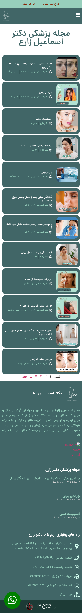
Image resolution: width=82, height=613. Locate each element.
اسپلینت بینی (44, 119)
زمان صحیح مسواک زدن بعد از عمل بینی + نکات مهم (28, 333)
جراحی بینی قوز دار (41, 359)
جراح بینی (46, 172)
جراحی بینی (28, 4)
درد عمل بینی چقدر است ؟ (36, 146)
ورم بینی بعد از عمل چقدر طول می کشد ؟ (29, 226)
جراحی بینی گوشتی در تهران (36, 306)
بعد (24, 376)
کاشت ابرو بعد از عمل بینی (36, 252)
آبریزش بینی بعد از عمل (38, 279)
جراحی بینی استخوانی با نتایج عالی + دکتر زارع (30, 66)
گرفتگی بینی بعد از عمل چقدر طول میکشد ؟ (32, 199)
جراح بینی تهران (51, 4)
